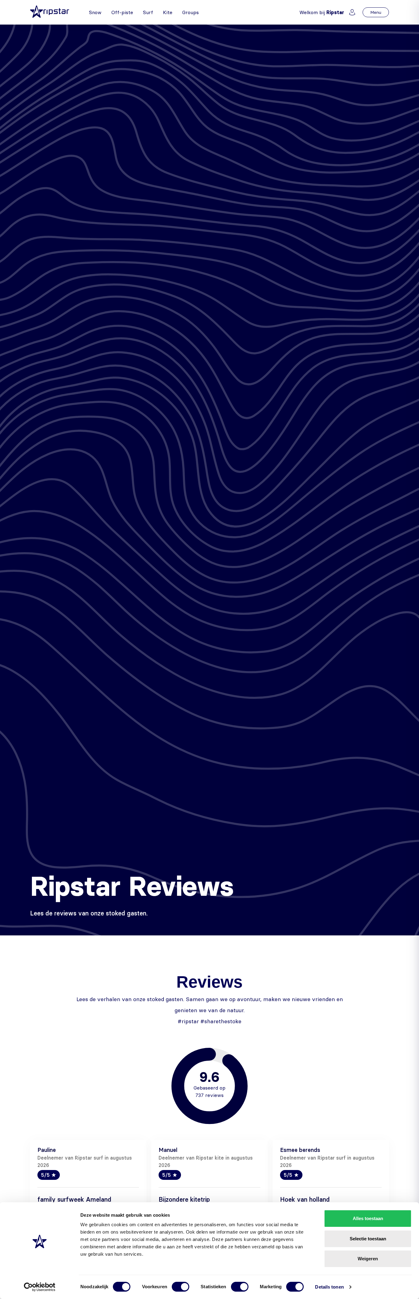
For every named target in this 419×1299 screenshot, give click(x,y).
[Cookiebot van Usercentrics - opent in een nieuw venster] (40, 1287)
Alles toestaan (368, 1218)
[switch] (180, 1287)
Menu (375, 12)
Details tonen (329, 1286)
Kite (167, 12)
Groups (190, 12)
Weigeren (368, 1258)
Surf (148, 12)
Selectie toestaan (368, 1238)
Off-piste (122, 12)
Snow (95, 12)
